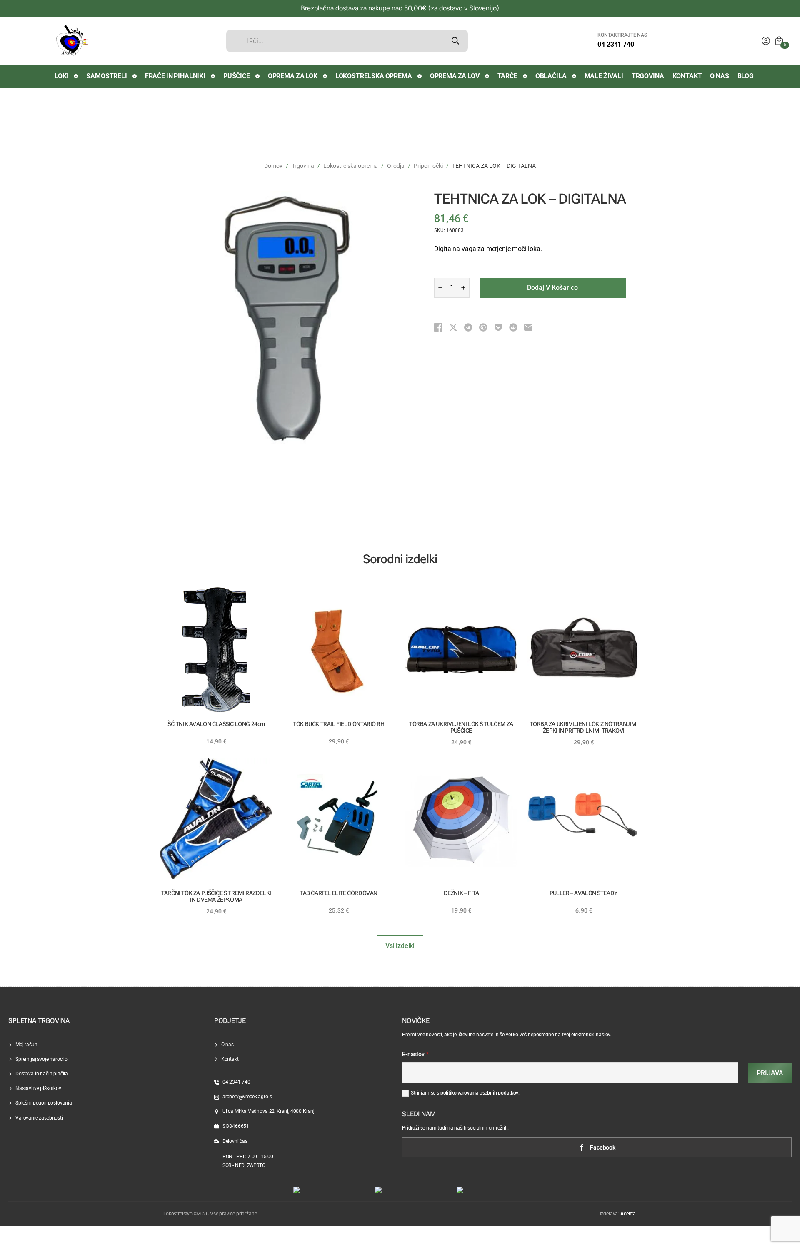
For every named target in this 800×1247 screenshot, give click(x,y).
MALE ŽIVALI (604, 76)
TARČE (508, 76)
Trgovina (303, 165)
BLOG (746, 76)
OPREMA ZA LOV (455, 76)
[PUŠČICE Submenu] (258, 76)
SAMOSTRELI (106, 76)
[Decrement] (440, 287)
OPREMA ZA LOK (293, 76)
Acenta (627, 1214)
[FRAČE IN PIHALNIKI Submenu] (213, 76)
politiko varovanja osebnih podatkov (479, 1093)
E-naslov (415, 1054)
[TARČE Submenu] (525, 76)
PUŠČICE (236, 76)
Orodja (396, 165)
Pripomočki (428, 165)
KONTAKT (687, 76)
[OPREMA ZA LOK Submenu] (325, 76)
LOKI (61, 76)
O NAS (719, 76)
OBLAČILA (551, 76)
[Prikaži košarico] (779, 41)
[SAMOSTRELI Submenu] (135, 76)
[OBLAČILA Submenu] (574, 76)
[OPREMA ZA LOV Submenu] (487, 76)
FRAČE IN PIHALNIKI (175, 76)
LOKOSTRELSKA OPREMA (373, 76)
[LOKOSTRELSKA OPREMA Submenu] (420, 76)
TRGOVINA (648, 76)
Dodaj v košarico (552, 288)
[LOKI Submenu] (76, 76)
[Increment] (463, 287)
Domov (273, 165)
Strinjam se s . (465, 1093)
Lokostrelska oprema (350, 165)
